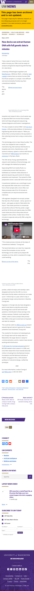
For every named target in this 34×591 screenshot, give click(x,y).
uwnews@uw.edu (6, 26)
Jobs (25, 576)
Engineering (5, 32)
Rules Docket (25, 578)
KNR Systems (15, 154)
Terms (16, 581)
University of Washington (3, 2)
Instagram (14, 569)
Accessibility (9, 576)
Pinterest (23, 569)
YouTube (17, 569)
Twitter (11, 569)
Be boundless (17, 559)
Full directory (5, 464)
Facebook (8, 569)
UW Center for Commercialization (13, 346)
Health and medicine (17, 32)
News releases (10, 420)
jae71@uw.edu (6, 372)
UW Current (7, 523)
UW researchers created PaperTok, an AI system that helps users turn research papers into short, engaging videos (20, 495)
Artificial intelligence (10, 458)
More (7, 427)
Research (12, 34)
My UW (17, 578)
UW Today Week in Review (11, 519)
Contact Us (18, 576)
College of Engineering (10, 388)
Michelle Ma (5, 53)
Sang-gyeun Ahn (19, 389)
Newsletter (23, 581)
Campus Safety (7, 578)
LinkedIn (20, 569)
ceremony (5, 156)
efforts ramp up (22, 325)
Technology (20, 34)
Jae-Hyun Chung (11, 389)
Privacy (9, 581)
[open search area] (26, 1)
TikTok (26, 569)
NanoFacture (6, 74)
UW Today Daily (8, 516)
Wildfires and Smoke (10, 461)
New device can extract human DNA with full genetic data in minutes (16, 45)
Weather (6, 455)
